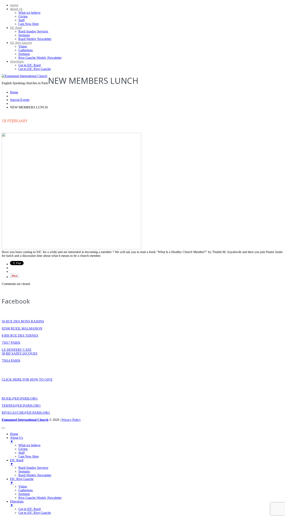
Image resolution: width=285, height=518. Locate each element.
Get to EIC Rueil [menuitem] (29, 509)
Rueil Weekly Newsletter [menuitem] (34, 475)
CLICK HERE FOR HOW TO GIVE (27, 379)
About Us (16, 9)
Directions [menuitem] (17, 503)
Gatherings (25, 50)
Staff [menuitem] (21, 452)
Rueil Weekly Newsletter (34, 39)
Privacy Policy (71, 419)
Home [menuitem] (14, 434)
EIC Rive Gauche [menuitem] (22, 480)
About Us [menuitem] (16, 439)
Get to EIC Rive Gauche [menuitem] (34, 512)
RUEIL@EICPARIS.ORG (20, 398)
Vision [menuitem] (22, 486)
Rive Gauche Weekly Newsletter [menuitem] (40, 497)
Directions (17, 61)
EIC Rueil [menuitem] (16, 462)
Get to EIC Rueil (29, 65)
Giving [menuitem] (23, 449)
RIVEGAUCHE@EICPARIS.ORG (26, 412)
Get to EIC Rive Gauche (34, 69)
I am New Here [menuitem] (28, 456)
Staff (21, 20)
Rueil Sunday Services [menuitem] (33, 467)
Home (14, 5)
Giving (23, 16)
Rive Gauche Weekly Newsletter (40, 57)
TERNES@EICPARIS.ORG (21, 405)
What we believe (29, 12)
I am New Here (28, 24)
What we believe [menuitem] (29, 445)
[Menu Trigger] (3, 428)
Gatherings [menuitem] (25, 490)
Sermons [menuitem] (24, 471)
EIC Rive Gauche (21, 43)
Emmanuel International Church (25, 419)
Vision (22, 46)
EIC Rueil (16, 28)
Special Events (19, 100)
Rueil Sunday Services (33, 31)
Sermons (24, 35)
